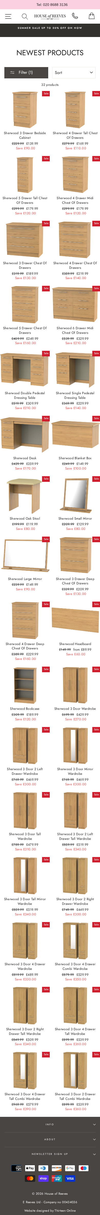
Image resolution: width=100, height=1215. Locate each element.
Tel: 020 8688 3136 (52, 5)
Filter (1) (25, 72)
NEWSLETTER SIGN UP (50, 1154)
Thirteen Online (65, 1210)
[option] (50, 28)
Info (50, 1124)
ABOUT (49, 1139)
